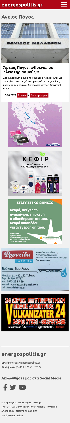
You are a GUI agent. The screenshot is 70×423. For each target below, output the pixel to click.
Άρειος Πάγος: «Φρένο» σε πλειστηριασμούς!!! (28, 69)
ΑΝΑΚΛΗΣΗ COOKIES (26, 411)
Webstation (16, 415)
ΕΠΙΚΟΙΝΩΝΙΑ (22, 407)
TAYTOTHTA (7, 407)
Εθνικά (22, 95)
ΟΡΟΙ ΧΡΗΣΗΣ (38, 407)
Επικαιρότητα (39, 95)
